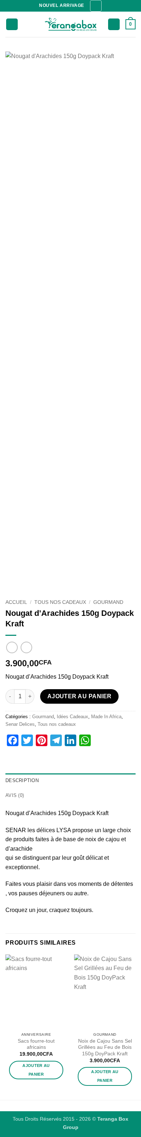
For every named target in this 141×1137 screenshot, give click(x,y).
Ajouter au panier (79, 696)
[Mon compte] (114, 24)
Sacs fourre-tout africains (36, 1044)
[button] (96, 6)
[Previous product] (26, 647)
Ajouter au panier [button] (36, 1069)
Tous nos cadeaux (60, 602)
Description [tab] (22, 780)
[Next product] (11, 647)
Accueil (16, 602)
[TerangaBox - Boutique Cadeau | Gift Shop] (70, 24)
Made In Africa (106, 716)
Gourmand (108, 602)
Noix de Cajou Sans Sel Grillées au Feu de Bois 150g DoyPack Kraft (105, 1047)
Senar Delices (20, 724)
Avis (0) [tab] (14, 795)
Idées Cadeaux (72, 716)
